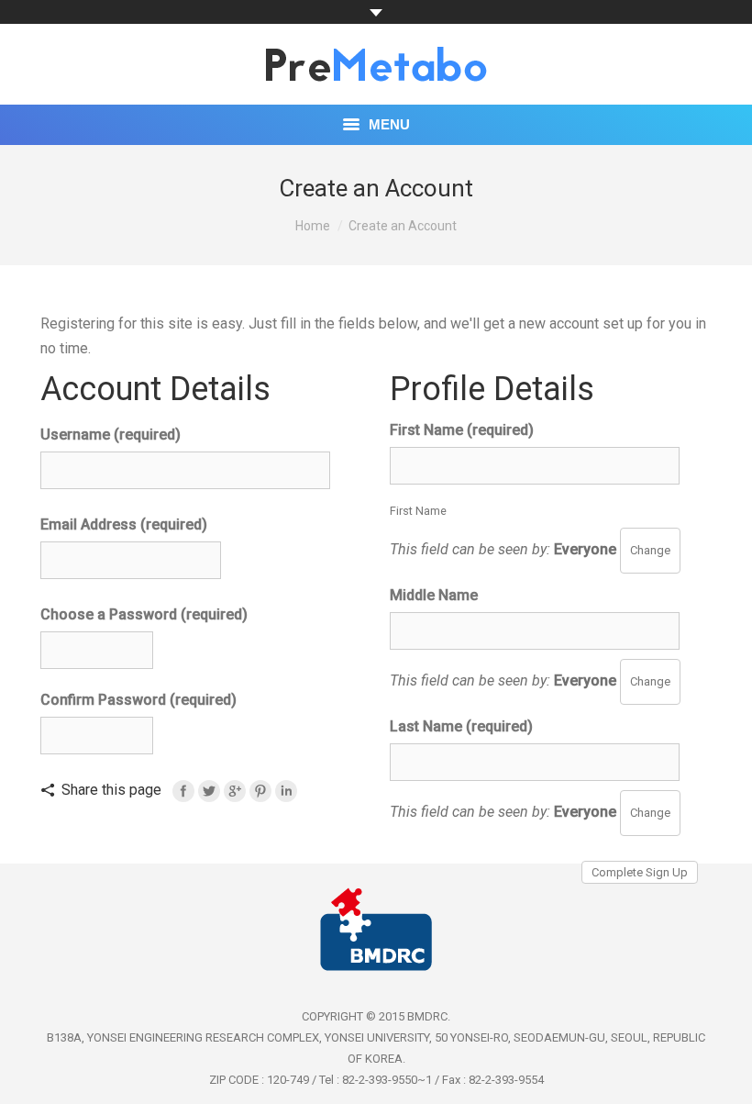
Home (312, 225)
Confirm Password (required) (138, 699)
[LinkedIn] (286, 791)
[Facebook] (183, 791)
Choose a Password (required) (144, 614)
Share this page (111, 789)
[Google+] (235, 791)
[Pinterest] (260, 791)
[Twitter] (209, 791)
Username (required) (110, 434)
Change (650, 550)
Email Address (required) (123, 524)
